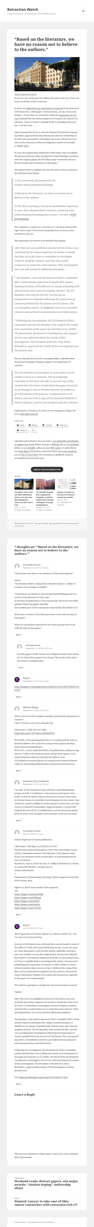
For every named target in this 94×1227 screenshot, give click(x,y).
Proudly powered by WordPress (41, 1222)
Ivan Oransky (42, 523)
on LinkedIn (29, 447)
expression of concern (61, 523)
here (26, 145)
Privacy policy (20, 1222)
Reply (18, 635)
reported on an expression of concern (44, 108)
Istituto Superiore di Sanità (25, 94)
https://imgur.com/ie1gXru (27, 904)
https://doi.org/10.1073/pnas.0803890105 (34, 733)
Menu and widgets (83, 14)
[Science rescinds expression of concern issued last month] (66, 484)
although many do (29, 414)
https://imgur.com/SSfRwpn (27, 897)
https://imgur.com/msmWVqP (28, 894)
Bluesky (55, 444)
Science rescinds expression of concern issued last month (66, 494)
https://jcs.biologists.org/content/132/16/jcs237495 (43, 1077)
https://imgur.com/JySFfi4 (26, 901)
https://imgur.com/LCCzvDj (27, 907)
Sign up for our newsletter (47, 469)
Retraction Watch (22, 9)
